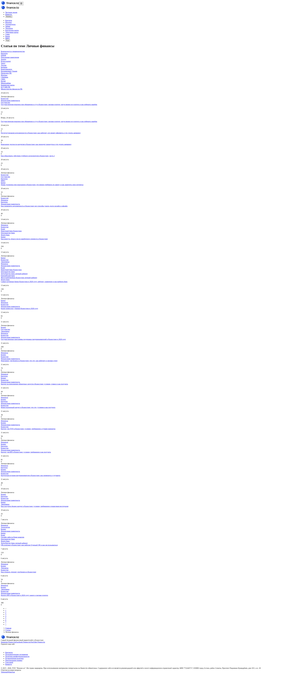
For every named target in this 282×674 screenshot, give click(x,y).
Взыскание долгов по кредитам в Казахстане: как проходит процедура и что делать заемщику (36, 144)
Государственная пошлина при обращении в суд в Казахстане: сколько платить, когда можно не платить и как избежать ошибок (49, 104)
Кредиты (8, 20)
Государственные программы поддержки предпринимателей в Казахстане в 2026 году (33, 339)
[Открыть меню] (21, 3)
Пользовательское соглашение (16, 654)
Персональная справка (13, 660)
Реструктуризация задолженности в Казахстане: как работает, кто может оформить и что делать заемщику (41, 133)
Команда (8, 664)
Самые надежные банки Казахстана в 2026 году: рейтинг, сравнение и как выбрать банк (34, 282)
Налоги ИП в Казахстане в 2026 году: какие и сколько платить (24, 595)
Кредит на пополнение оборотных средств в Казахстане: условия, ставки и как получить (34, 384)
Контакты (9, 652)
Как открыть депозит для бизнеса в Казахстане (18, 572)
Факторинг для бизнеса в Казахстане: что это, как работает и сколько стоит (29, 361)
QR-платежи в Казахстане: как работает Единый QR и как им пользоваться (29, 545)
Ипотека (8, 22)
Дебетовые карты (11, 32)
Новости (8, 14)
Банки (7, 36)
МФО (7, 38)
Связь (7, 34)
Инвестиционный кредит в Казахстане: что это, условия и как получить (28, 407)
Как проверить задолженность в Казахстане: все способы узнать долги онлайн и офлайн (34, 206)
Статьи (8, 630)
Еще (7, 40)
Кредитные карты (12, 30)
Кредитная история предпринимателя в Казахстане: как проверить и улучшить (30, 475)
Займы (7, 26)
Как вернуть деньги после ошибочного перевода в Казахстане (24, 239)
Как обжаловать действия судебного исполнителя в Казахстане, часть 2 (28, 156)
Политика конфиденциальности (17, 656)
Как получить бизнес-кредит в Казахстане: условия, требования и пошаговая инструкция (34, 506)
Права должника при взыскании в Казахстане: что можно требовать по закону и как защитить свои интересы (42, 185)
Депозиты (9, 28)
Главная (8, 628)
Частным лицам (11, 12)
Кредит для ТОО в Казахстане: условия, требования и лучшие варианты (28, 429)
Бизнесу (9, 16)
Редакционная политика (14, 658)
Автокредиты (10, 24)
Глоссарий (9, 662)
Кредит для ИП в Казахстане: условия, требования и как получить (26, 452)
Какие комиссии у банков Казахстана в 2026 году (19, 308)
